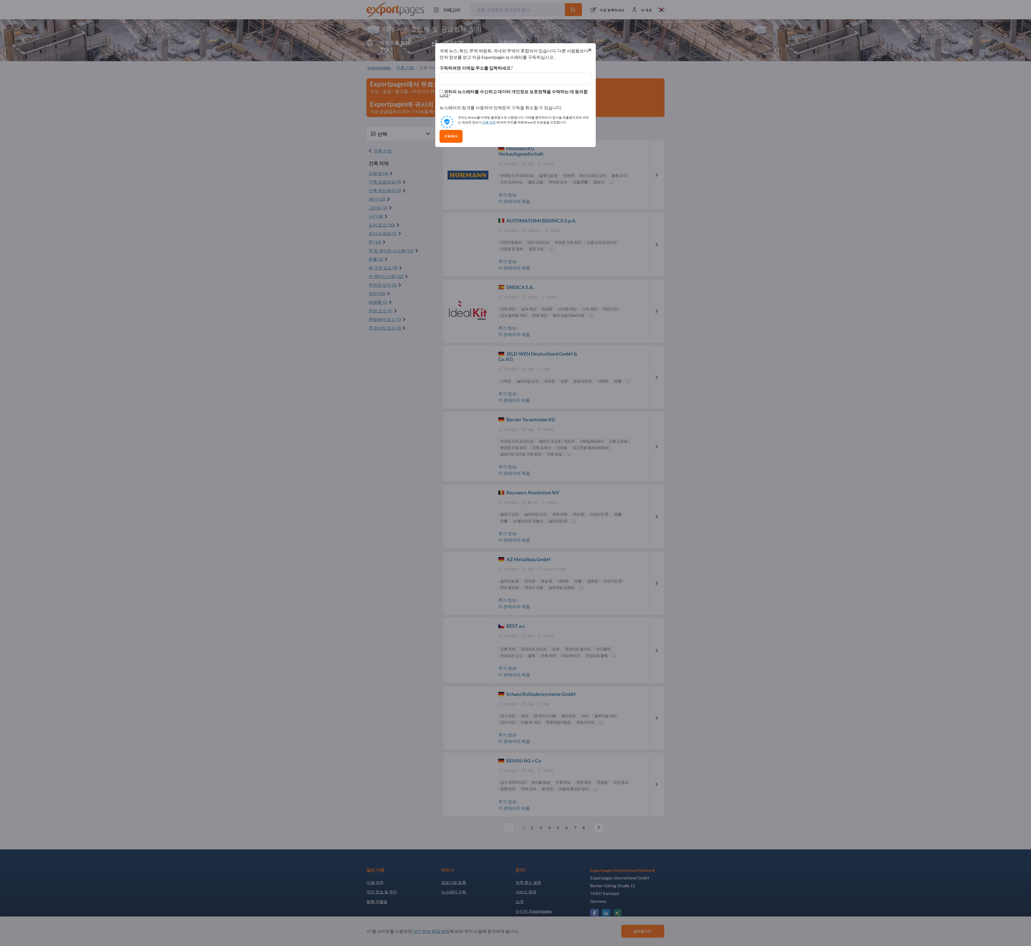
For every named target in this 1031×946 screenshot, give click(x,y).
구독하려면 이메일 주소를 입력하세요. (475, 68)
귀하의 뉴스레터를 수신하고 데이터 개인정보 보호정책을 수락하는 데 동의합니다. (514, 93)
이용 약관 (489, 122)
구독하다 (451, 136)
